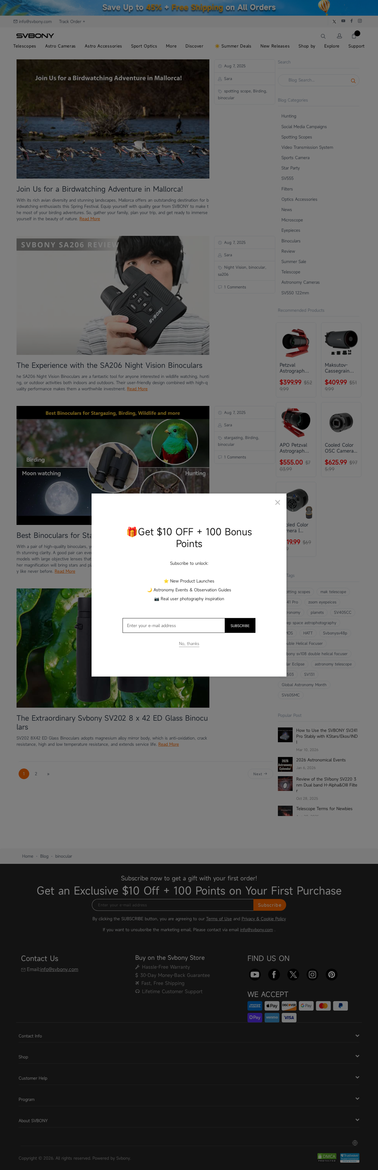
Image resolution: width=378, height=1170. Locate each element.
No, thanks (189, 643)
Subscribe (240, 625)
